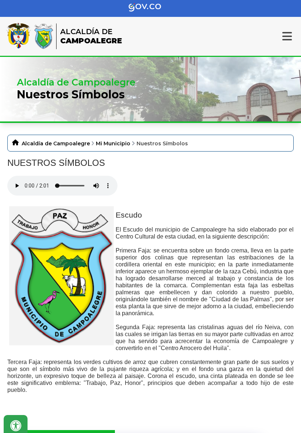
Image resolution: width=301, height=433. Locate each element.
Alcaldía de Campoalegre (56, 143)
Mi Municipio (113, 143)
